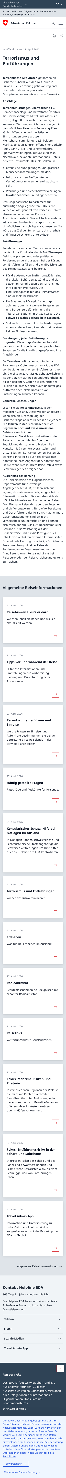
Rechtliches (9, 1456)
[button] (60, 1368)
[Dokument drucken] (54, 35)
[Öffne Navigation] (61, 22)
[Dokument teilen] (61, 35)
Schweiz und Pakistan (23, 23)
